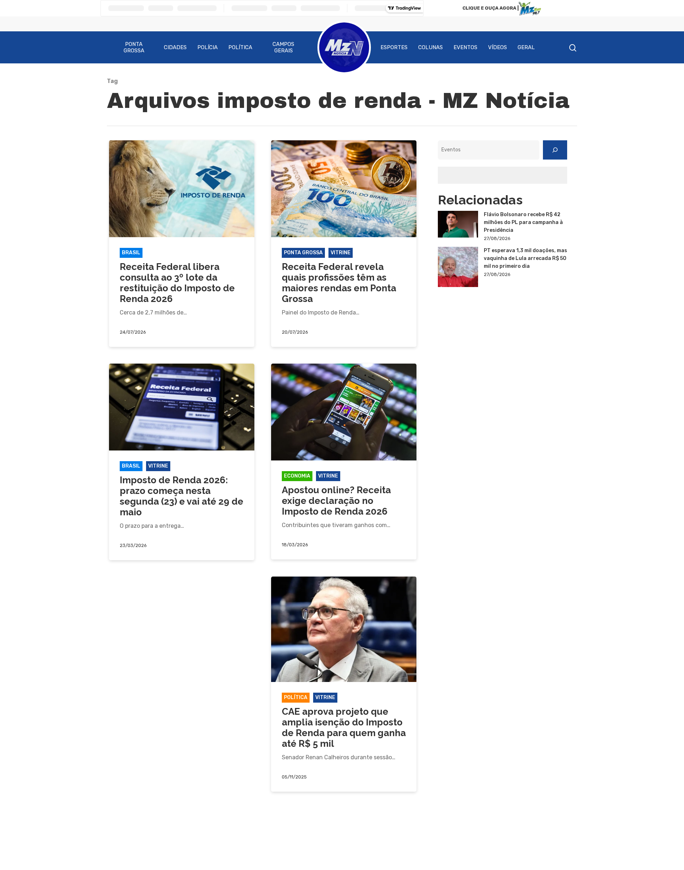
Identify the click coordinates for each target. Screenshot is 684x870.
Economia (297, 476)
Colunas (430, 47)
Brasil (131, 253)
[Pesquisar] (555, 150)
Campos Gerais (283, 47)
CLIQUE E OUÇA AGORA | (490, 8)
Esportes (394, 47)
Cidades (175, 47)
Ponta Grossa (134, 47)
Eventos (465, 47)
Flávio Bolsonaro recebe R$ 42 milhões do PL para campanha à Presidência (523, 222)
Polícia (207, 47)
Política (240, 47)
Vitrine (341, 253)
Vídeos (497, 47)
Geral (526, 47)
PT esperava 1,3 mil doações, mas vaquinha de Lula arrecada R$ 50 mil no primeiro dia (525, 258)
